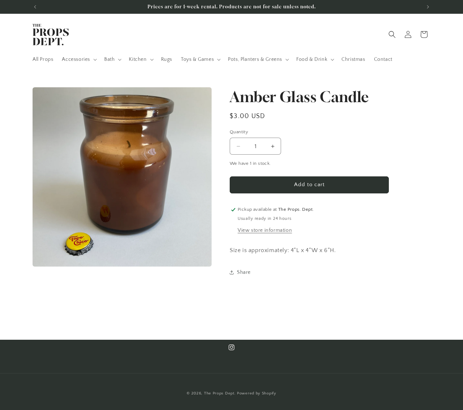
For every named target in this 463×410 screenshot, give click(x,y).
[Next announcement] (428, 7)
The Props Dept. (220, 393)
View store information (265, 230)
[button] (79, 59)
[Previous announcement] (35, 7)
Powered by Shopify (256, 393)
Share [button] (244, 272)
